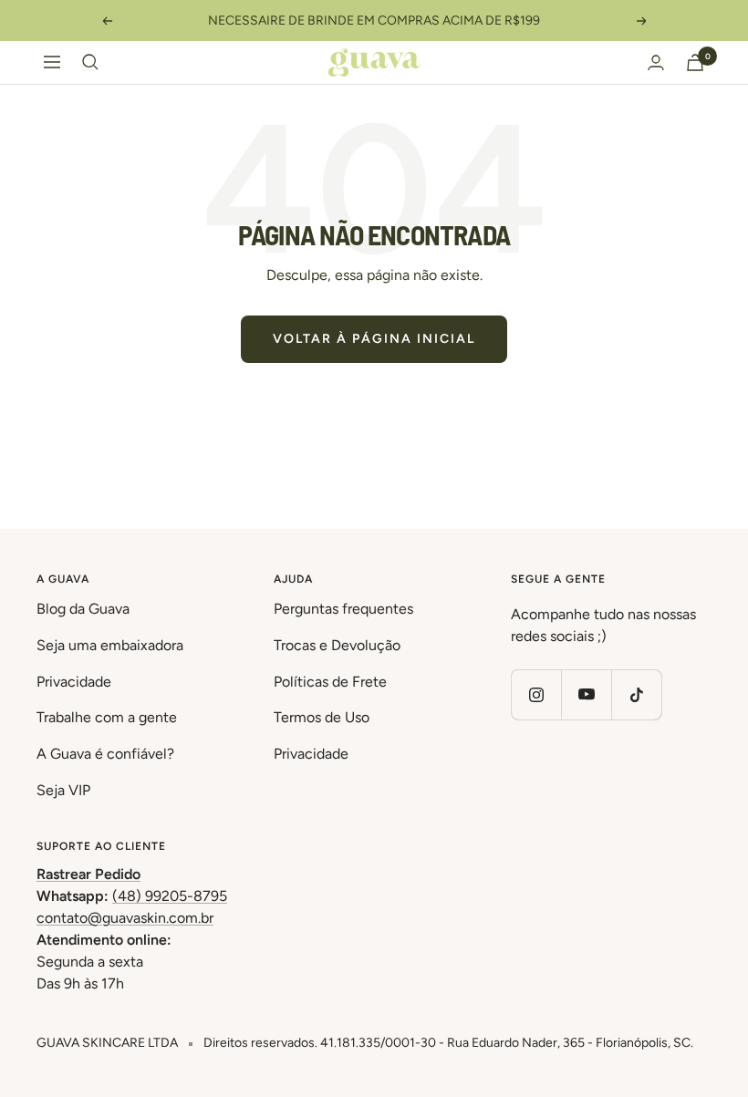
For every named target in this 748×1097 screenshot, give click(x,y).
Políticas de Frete (330, 681)
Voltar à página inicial (374, 339)
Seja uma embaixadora (109, 645)
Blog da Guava (83, 608)
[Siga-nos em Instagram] (536, 694)
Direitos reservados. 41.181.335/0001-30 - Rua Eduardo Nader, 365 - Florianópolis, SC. (448, 1042)
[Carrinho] (695, 62)
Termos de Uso (321, 717)
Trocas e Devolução (337, 645)
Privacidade (73, 681)
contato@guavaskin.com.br (124, 917)
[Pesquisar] (90, 62)
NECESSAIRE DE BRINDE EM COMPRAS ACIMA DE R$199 (374, 20)
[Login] (656, 62)
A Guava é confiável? (105, 753)
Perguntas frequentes (343, 608)
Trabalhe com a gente (106, 717)
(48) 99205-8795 (169, 896)
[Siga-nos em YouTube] (586, 694)
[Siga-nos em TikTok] (636, 694)
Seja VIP (63, 790)
